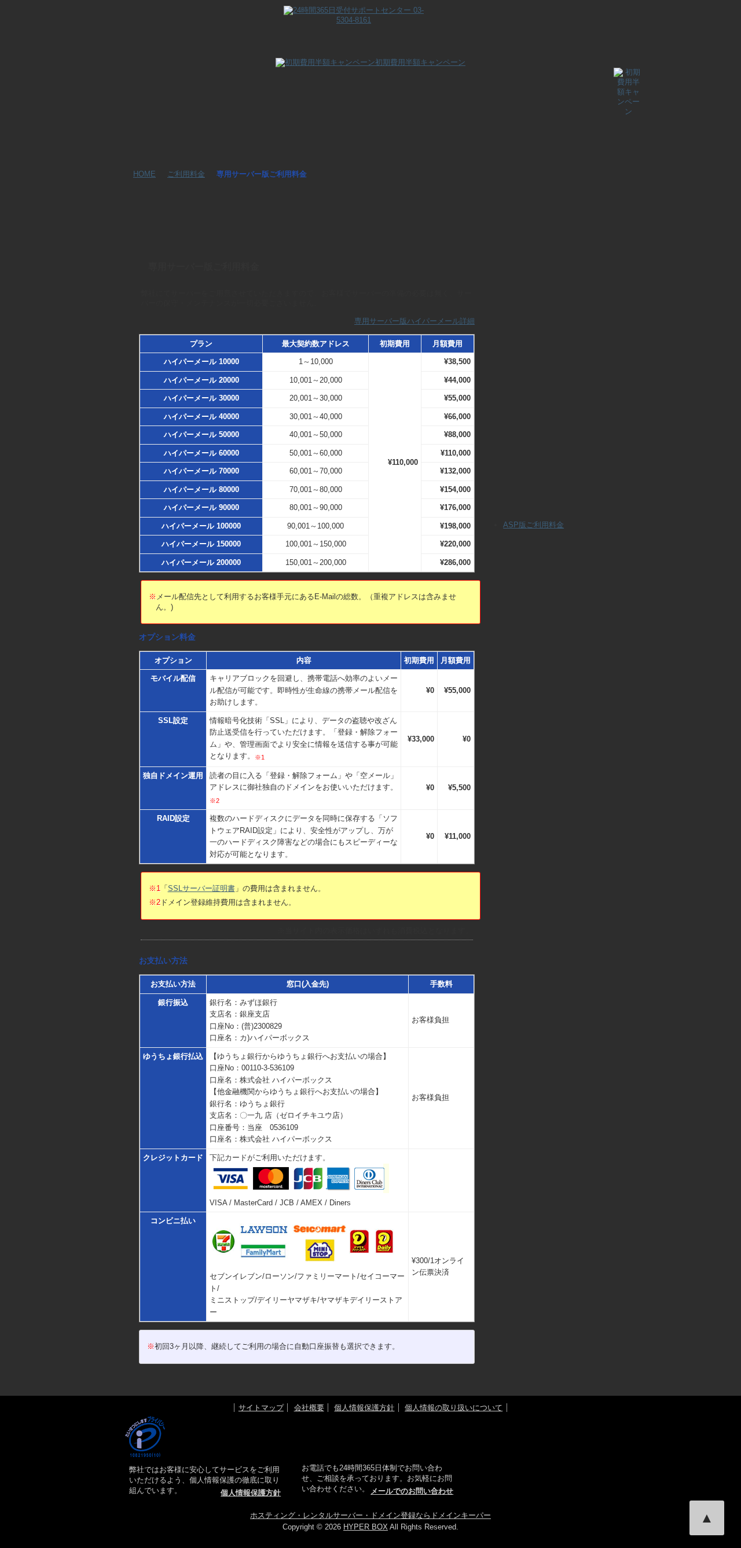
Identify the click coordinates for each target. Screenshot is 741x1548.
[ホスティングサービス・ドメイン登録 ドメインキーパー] (541, 1426)
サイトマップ (261, 1407)
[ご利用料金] (516, 49)
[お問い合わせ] (471, 19)
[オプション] (257, 49)
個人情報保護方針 (364, 1407)
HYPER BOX (365, 1527)
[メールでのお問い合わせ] (550, 352)
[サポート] (451, 49)
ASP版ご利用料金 (533, 524)
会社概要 (309, 1407)
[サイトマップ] (582, 19)
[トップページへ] (143, 49)
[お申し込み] (581, 49)
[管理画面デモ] (386, 49)
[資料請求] (526, 19)
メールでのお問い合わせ (411, 1491)
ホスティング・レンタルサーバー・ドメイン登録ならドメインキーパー (370, 1515)
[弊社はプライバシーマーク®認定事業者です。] (145, 1436)
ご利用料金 (186, 174)
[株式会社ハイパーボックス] (561, 1456)
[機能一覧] (192, 49)
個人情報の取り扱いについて (453, 1407)
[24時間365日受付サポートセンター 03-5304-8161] (354, 11)
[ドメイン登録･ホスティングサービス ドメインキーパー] (182, 18)
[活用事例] (321, 49)
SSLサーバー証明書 (201, 888)
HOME (144, 174)
